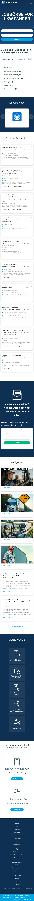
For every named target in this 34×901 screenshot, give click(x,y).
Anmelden (17, 858)
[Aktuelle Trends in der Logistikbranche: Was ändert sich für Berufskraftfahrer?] (17, 531)
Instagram (18, 878)
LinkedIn (18, 881)
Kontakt (17, 826)
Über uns (17, 829)
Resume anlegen (17, 868)
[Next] (31, 116)
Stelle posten (17, 852)
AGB (17, 835)
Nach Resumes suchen (17, 855)
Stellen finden (17, 39)
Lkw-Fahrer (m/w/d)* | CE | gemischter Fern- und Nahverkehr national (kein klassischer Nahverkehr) (12, 172)
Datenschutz (17, 838)
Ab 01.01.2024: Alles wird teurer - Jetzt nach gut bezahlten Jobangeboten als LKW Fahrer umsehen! (17, 602)
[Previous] (2, 116)
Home (17, 823)
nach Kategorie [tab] (8, 59)
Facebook (18, 875)
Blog (17, 841)
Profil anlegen (17, 778)
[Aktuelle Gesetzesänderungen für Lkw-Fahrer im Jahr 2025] (17, 506)
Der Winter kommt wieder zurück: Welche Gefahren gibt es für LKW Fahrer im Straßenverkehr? (15, 576)
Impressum (17, 832)
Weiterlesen (6, 487)
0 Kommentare (6, 606)
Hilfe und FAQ (17, 844)
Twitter (18, 884)
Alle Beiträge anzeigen (17, 626)
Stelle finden (17, 865)
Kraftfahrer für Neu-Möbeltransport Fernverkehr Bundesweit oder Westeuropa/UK (11, 219)
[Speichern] (31, 147)
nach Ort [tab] (21, 59)
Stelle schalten (17, 809)
